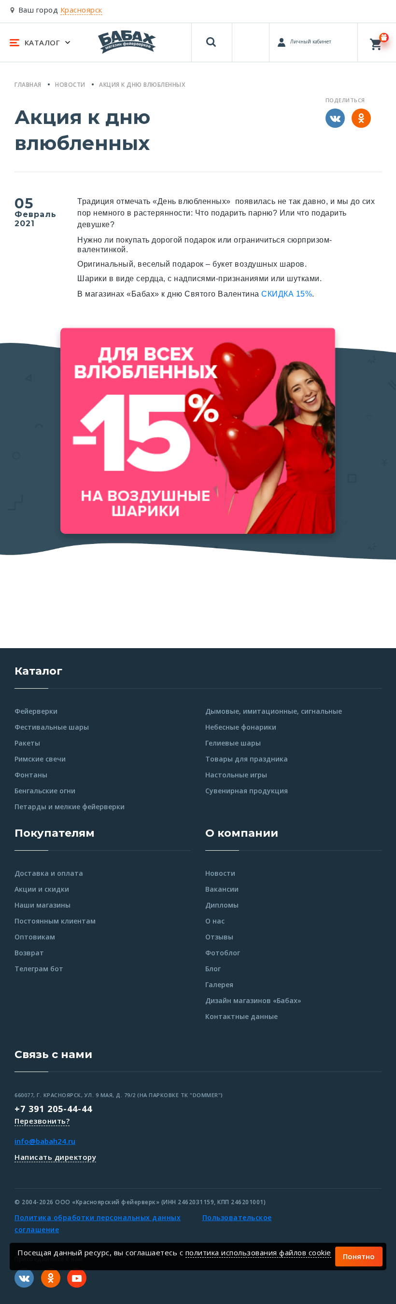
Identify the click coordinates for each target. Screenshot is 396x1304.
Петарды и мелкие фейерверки (69, 806)
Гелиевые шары (233, 742)
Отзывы (219, 936)
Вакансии (222, 889)
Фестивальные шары (51, 727)
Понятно (359, 1256)
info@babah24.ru (44, 1141)
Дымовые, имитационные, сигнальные (273, 711)
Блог (213, 968)
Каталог (38, 671)
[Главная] (127, 41)
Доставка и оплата (48, 873)
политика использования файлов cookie (258, 1252)
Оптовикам (34, 936)
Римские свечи (40, 758)
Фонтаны (30, 774)
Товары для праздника (246, 758)
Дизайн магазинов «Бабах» (253, 1000)
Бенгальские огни (44, 790)
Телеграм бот (38, 968)
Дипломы (222, 905)
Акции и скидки (41, 889)
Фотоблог (222, 952)
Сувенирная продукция (246, 790)
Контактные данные (241, 1016)
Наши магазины (42, 905)
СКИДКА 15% (286, 294)
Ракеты (27, 742)
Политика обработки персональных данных (97, 1217)
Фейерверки (35, 711)
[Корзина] (377, 42)
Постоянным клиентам (55, 920)
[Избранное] (251, 38)
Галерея (219, 984)
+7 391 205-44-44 (53, 1108)
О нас (215, 920)
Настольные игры (236, 774)
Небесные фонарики (240, 727)
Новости (220, 873)
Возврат (29, 952)
